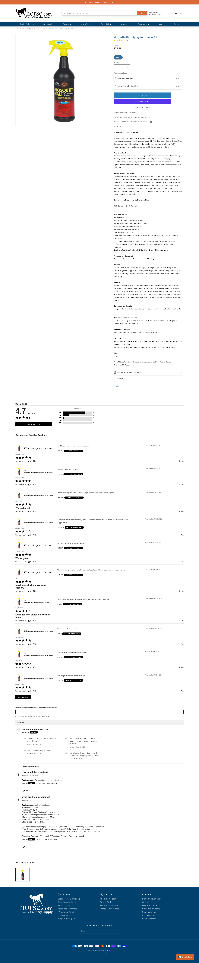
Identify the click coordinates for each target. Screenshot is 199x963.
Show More (23, 697)
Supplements (142, 24)
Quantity (116, 63)
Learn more (45, 717)
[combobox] (105, 13)
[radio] (116, 78)
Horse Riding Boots (151, 908)
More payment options (142, 107)
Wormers (124, 24)
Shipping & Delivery (67, 902)
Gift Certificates (149, 915)
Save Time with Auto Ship (128, 86)
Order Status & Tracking (69, 898)
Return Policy (64, 905)
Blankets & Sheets (26, 24)
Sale (175, 24)
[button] (148, 372)
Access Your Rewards (109, 908)
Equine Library (149, 918)
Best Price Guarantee (67, 908)
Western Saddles (150, 905)
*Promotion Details (66, 912)
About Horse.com (108, 898)
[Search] (142, 13)
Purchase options (120, 73)
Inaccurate (54, 783)
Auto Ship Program (66, 918)
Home (17, 29)
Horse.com (95, 950)
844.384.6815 (154, 12)
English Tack (105, 24)
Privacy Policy (106, 902)
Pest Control (47, 24)
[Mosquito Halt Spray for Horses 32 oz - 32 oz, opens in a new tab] (19, 448)
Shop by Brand (149, 912)
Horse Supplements (151, 898)
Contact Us (63, 915)
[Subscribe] (117, 931)
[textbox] (99, 712)
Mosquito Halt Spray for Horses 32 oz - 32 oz (38, 449)
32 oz (118, 57)
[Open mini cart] (181, 13)
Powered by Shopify (105, 950)
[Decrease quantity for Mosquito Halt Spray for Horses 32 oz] (116, 67)
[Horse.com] (33, 13)
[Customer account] (176, 13)
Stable (161, 24)
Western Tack (85, 24)
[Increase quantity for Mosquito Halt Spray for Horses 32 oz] (127, 67)
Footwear (66, 24)
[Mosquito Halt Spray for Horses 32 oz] (22, 874)
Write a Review (33, 424)
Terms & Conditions (109, 905)
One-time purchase (125, 78)
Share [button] (118, 386)
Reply (48, 783)
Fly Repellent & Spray (39, 29)
